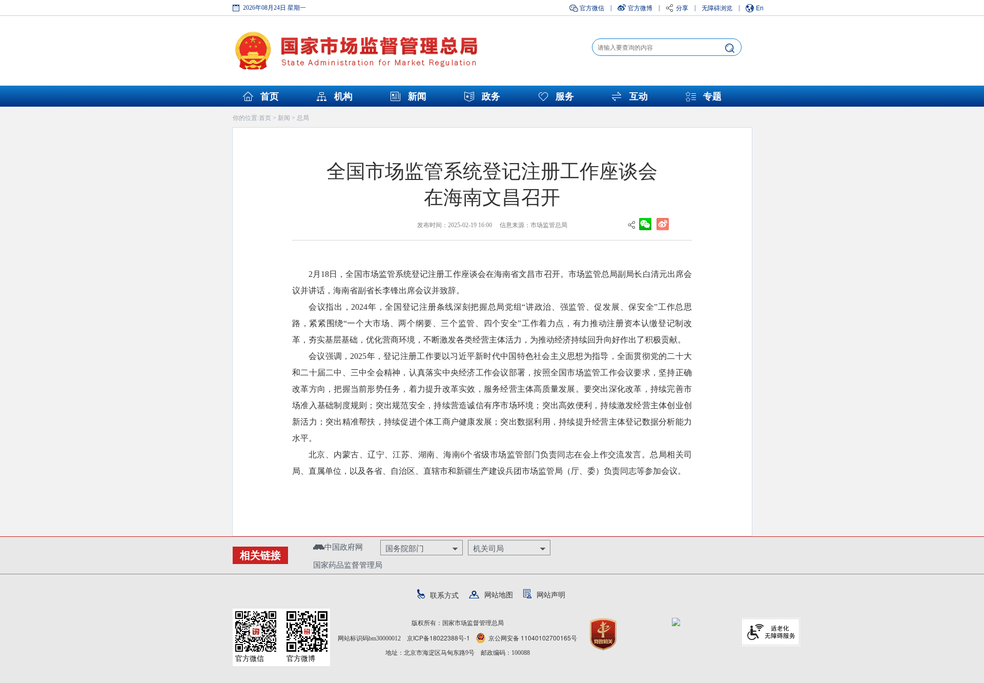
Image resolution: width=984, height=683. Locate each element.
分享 (682, 7)
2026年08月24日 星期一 (274, 7)
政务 (491, 96)
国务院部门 (404, 548)
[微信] (645, 223)
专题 (712, 96)
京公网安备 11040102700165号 (532, 637)
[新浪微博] (662, 223)
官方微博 (640, 7)
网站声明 (551, 594)
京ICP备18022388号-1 (438, 637)
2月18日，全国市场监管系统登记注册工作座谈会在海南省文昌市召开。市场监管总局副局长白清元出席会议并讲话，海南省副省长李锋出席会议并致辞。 (492, 282)
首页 (269, 96)
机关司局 (488, 548)
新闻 (417, 96)
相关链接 (260, 555)
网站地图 (498, 594)
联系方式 (444, 595)
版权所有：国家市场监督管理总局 (458, 623)
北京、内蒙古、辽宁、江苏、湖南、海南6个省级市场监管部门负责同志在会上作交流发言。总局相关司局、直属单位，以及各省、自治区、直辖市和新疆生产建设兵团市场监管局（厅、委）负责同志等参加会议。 (492, 462)
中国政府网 (343, 546)
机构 (343, 96)
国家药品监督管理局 (347, 564)
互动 (638, 96)
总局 (303, 117)
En (760, 7)
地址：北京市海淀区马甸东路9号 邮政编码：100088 (457, 652)
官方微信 (592, 7)
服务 (565, 96)
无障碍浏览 (717, 7)
